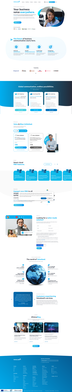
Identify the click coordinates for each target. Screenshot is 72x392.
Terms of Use (56, 390)
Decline (50, 198)
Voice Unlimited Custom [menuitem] (35, 374)
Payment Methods (51, 390)
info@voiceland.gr (55, 371)
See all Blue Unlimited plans (21, 149)
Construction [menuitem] (34, 379)
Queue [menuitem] (43, 378)
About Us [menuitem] (15, 367)
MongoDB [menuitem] (24, 384)
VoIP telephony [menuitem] (24, 367)
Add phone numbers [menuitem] (44, 367)
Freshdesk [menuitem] (24, 381)
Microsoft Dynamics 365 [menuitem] (25, 383)
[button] (35, 73)
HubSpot (22, 200)
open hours (52, 177)
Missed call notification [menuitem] (44, 376)
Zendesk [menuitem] (24, 382)
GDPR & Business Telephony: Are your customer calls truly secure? (36, 335)
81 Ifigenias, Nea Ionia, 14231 (55, 373)
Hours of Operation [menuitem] (44, 375)
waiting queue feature (32, 176)
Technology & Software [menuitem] (35, 386)
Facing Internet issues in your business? (51, 336)
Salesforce (25, 200)
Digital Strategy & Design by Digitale (28, 390)
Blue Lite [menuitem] (33, 368)
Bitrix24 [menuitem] (24, 380)
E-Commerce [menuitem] (34, 380)
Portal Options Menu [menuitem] (44, 374)
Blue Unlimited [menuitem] (34, 369)
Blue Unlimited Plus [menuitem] (35, 370)
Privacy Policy (47, 390)
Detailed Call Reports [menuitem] (44, 377)
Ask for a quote (17, 22)
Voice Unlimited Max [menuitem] (35, 373)
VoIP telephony (16, 15)
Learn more (20, 112)
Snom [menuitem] (14, 380)
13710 (53, 370)
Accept (44, 198)
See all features (47, 164)
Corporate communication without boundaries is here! (19, 335)
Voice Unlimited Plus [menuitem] (35, 372)
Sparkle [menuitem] (14, 381)
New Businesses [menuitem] (34, 378)
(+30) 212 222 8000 (55, 367)
